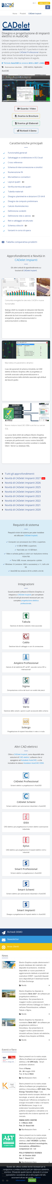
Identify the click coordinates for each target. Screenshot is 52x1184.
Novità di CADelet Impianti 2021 (23, 505)
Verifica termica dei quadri (19, 186)
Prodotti (23, 13)
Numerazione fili (15, 172)
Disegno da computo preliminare (23, 201)
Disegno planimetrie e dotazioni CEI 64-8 (26, 196)
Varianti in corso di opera (19, 230)
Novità (23, 985)
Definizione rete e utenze (19, 216)
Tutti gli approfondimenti (19, 473)
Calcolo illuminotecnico (18, 206)
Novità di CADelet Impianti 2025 (23, 487)
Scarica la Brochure (27, 116)
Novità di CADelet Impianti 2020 (23, 509)
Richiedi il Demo (28, 130)
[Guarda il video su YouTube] (24, 181)
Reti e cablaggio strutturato (20, 220)
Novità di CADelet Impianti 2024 (23, 491)
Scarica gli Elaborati (27, 123)
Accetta (32, 1180)
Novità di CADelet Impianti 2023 (23, 496)
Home (15, 13)
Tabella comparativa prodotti (21, 241)
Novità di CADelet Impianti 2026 (23, 482)
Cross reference (15, 162)
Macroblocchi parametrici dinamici (19, 363)
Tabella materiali (15, 191)
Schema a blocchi (15, 225)
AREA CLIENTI (44, 3)
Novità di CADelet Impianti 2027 (23, 478)
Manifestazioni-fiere (29, 1078)
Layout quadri (14, 182)
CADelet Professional (28, 52)
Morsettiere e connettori (19, 177)
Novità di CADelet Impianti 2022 (23, 500)
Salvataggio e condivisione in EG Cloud (25, 157)
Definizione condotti (17, 211)
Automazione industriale (13, 67)
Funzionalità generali (17, 152)
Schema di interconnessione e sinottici (25, 167)
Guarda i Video (28, 108)
